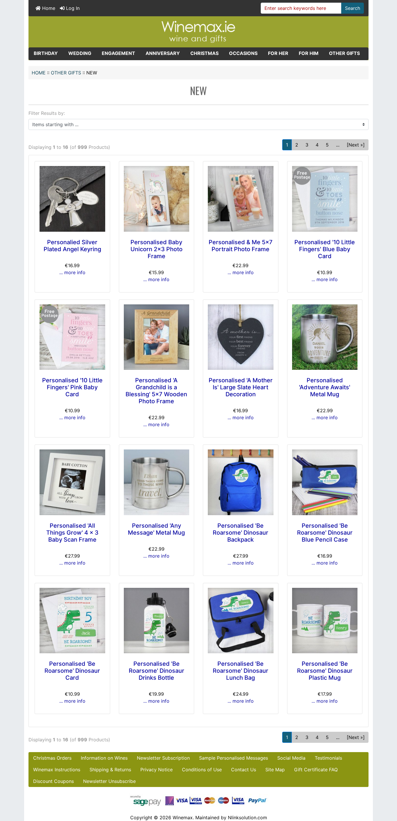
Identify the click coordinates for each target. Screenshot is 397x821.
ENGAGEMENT (118, 53)
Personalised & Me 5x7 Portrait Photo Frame (241, 246)
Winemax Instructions (56, 769)
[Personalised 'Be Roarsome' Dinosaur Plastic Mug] (325, 621)
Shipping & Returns (110, 769)
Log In (72, 8)
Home (48, 8)
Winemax (183, 817)
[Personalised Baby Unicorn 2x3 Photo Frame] (156, 199)
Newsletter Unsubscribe (109, 781)
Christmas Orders (52, 758)
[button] (386, 792)
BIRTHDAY (46, 53)
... (337, 145)
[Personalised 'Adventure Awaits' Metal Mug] (325, 337)
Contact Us (243, 769)
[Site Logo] (198, 31)
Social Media (291, 758)
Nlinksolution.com (247, 817)
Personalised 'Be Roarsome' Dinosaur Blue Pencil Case (325, 532)
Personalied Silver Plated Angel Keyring (72, 246)
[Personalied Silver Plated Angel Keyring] (72, 199)
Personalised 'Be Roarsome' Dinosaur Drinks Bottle (156, 670)
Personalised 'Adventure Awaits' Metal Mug (324, 387)
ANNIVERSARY (163, 53)
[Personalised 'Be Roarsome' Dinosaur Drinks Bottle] (156, 621)
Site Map (275, 769)
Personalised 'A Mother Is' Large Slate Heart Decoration (241, 387)
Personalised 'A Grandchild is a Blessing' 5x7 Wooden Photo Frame (156, 391)
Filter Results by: (46, 113)
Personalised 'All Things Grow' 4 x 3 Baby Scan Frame (72, 532)
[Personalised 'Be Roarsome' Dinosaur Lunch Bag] (240, 621)
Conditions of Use (202, 769)
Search (352, 8)
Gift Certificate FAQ (316, 769)
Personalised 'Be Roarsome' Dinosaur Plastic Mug (325, 670)
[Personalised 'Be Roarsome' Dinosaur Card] (72, 621)
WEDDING (79, 53)
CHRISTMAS (204, 53)
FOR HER (278, 53)
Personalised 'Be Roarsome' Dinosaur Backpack (240, 532)
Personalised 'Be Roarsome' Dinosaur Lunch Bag (240, 670)
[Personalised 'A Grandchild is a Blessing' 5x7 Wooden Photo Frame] (156, 337)
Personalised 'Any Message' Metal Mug (156, 529)
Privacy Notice (156, 769)
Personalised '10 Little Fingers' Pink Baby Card (72, 387)
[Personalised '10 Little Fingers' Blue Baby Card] (325, 199)
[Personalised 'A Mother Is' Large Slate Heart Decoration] (240, 337)
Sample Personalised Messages (233, 758)
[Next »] (356, 145)
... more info (72, 272)
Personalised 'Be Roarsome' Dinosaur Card (72, 670)
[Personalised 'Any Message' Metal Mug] (156, 482)
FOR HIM (309, 53)
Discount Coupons (53, 781)
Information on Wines (104, 758)
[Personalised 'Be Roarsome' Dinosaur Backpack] (240, 482)
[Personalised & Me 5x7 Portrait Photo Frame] (240, 199)
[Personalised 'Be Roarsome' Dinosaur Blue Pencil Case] (325, 482)
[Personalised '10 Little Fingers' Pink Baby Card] (72, 337)
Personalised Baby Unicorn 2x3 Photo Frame (156, 249)
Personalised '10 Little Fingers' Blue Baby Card (324, 249)
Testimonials (328, 758)
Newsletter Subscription (163, 758)
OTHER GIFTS (66, 73)
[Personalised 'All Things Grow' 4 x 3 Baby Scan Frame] (72, 482)
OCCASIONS (243, 53)
